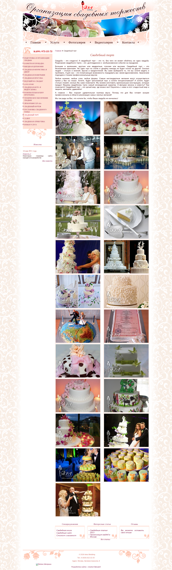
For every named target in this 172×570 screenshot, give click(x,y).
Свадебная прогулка (33, 78)
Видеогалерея (104, 42)
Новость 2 (27, 154)
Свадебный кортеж (32, 106)
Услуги (54, 42)
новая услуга (30, 124)
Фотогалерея (77, 42)
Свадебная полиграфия (34, 75)
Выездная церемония (33, 66)
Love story (29, 84)
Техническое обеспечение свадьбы (36, 99)
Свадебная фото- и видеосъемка (32, 88)
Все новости (47, 161)
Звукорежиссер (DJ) (32, 103)
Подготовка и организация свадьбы (36, 59)
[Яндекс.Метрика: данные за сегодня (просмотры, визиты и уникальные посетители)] (43, 564)
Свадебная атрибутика (34, 121)
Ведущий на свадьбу (33, 81)
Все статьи (105, 539)
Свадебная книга (64, 530)
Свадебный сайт (64, 533)
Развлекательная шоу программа (34, 93)
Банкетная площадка (34, 63)
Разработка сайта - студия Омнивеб (86, 567)
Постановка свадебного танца (35, 110)
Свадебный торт (31, 115)
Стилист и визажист (66, 535)
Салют (27, 118)
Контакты (128, 42)
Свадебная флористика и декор (35, 70)
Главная (36, 42)
